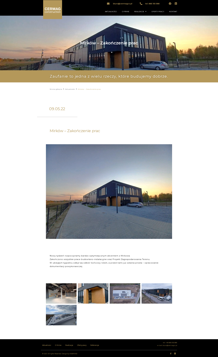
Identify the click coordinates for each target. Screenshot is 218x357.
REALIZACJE (139, 11)
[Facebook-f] (171, 353)
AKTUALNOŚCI (111, 11)
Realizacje (69, 345)
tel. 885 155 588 (152, 3)
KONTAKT (173, 11)
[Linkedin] (176, 4)
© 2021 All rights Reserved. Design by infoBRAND (59, 354)
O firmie (58, 345)
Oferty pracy (82, 345)
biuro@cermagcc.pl (122, 3)
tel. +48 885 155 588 (170, 342)
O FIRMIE (125, 11)
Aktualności (70, 89)
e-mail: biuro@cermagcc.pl (167, 345)
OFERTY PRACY (157, 11)
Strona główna (56, 89)
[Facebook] (170, 4)
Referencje (94, 345)
